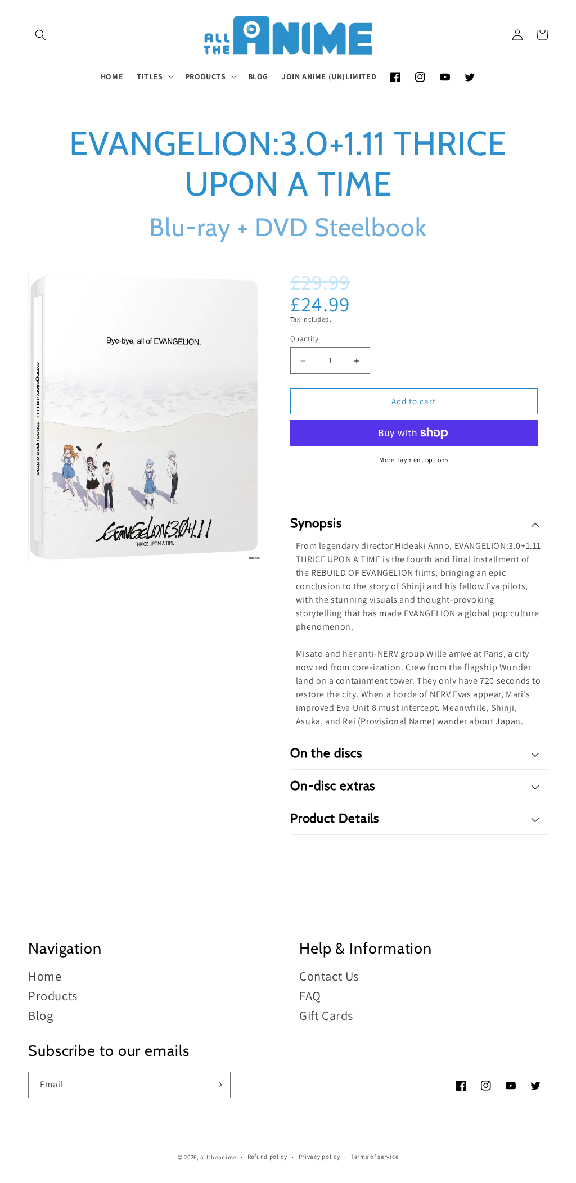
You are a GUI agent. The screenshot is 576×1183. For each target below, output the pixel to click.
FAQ (310, 995)
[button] (40, 34)
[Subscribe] (217, 1085)
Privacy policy (319, 1157)
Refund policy (267, 1157)
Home (44, 976)
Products (53, 995)
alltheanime (218, 1157)
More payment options (413, 459)
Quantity (304, 339)
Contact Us (329, 976)
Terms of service (374, 1157)
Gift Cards (326, 1015)
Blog (40, 1015)
